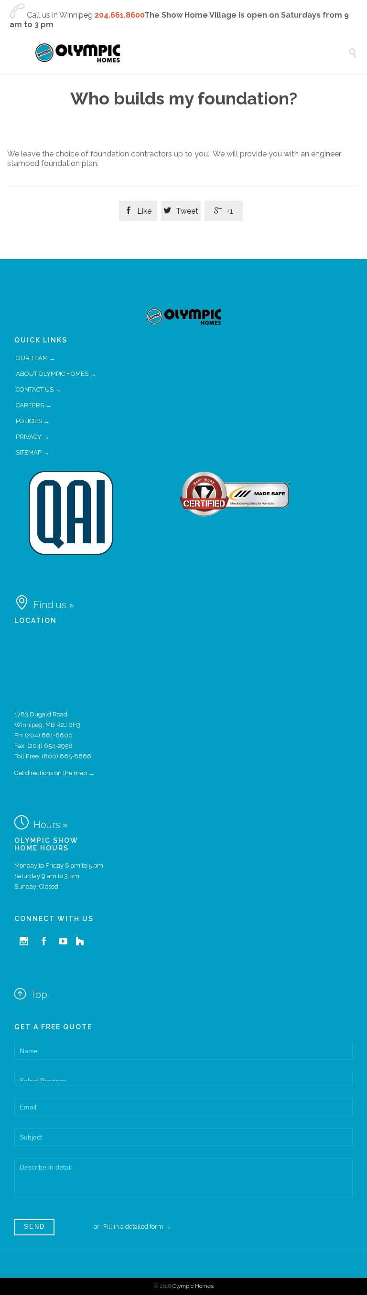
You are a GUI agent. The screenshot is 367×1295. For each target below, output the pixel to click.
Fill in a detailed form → (137, 1226)
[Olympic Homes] (190, 53)
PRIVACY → (32, 436)
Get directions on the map (50, 773)
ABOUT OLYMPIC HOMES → (56, 373)
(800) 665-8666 (66, 756)
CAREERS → (34, 405)
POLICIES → (33, 421)
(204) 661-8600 (49, 735)
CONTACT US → (38, 389)
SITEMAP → (32, 452)
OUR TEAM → (35, 358)
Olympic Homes (193, 1286)
